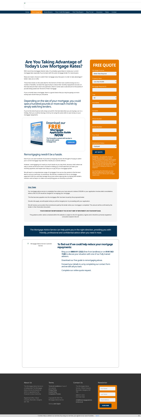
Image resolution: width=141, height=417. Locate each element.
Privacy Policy (53, 390)
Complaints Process (55, 394)
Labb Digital (56, 404)
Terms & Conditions (55, 386)
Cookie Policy (53, 392)
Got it (97, 416)
